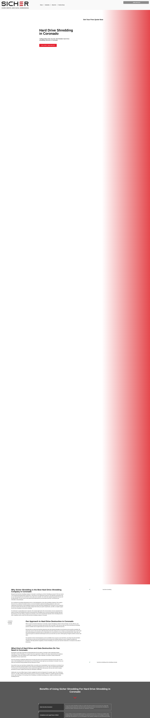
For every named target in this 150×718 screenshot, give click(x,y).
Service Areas (61, 4)
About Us (54, 4)
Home (41, 4)
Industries (47, 4)
